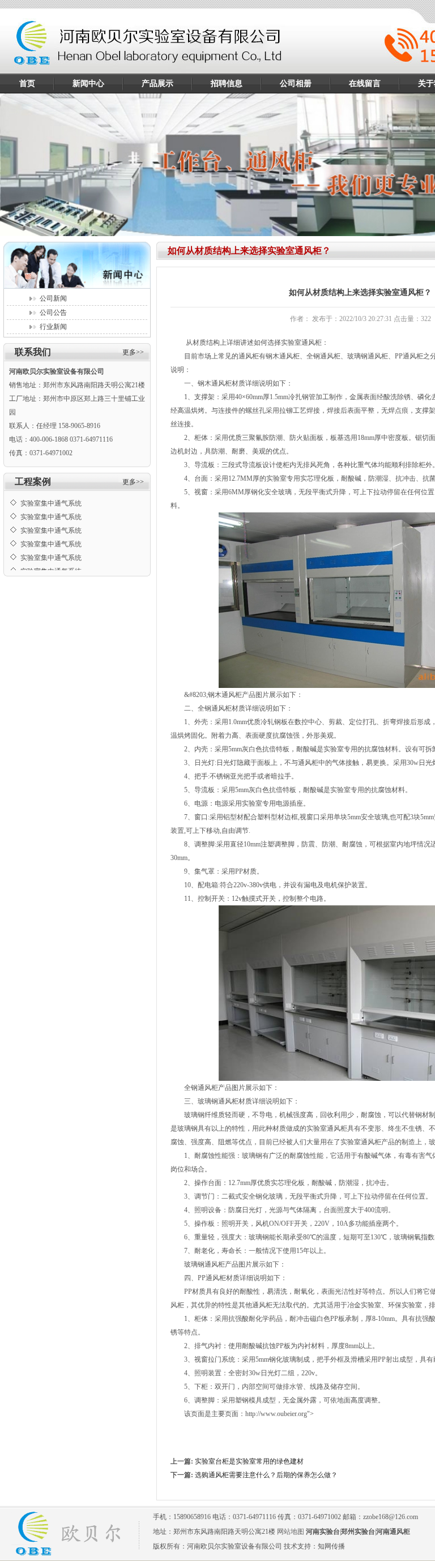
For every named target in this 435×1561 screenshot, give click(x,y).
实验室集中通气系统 (51, 494)
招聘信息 (226, 83)
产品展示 (157, 83)
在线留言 (365, 83)
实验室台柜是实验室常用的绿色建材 (249, 1461)
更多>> (133, 352)
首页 (27, 83)
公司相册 (296, 83)
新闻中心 (88, 83)
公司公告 (53, 313)
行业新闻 (53, 327)
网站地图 (290, 1532)
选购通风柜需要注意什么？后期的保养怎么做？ (266, 1475)
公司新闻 (53, 298)
